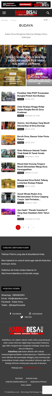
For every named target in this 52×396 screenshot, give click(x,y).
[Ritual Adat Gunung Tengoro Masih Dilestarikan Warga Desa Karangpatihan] (8, 167)
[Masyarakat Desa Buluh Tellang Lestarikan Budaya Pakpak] (13, 77)
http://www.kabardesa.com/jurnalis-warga (20, 273)
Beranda (4, 20)
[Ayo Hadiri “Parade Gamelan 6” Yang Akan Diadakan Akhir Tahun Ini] (8, 212)
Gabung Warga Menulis (16, 382)
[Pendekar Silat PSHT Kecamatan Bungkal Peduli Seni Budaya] (8, 96)
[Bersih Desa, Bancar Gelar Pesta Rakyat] (8, 140)
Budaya (26, 53)
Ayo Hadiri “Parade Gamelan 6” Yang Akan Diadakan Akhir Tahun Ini (33, 213)
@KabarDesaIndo (17, 305)
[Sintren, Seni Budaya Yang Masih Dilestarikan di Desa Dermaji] (8, 125)
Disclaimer (26, 385)
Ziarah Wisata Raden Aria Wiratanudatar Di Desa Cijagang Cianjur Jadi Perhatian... (32, 197)
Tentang (19, 378)
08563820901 (18, 295)
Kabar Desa (17, 302)
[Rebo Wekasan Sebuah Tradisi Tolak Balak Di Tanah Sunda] (8, 153)
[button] (48, 13)
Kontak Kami (31, 378)
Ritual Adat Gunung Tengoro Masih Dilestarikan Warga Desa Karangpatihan (32, 167)
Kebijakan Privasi (38, 382)
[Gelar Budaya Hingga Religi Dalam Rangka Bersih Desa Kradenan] (8, 108)
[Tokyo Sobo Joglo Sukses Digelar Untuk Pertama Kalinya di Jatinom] (26, 56)
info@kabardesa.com (32, 368)
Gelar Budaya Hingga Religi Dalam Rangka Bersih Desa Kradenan (30, 109)
